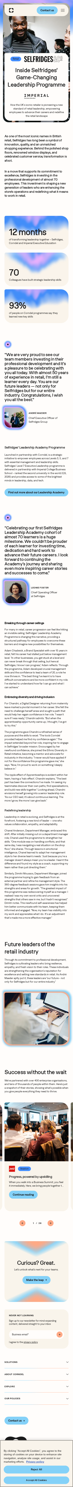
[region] (36, 1463)
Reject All (36, 1469)
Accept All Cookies (36, 1480)
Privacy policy (35, 1461)
